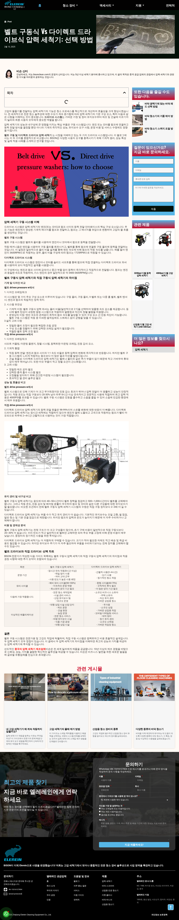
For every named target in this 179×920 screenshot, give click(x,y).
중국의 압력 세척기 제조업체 (30, 648)
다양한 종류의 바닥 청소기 (150, 729)
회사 (137, 786)
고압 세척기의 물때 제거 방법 (64, 729)
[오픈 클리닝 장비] (77, 5)
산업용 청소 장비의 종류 (105, 729)
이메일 (138, 776)
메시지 (102, 819)
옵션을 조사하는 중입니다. (112, 815)
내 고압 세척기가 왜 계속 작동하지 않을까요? (24, 730)
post (10, 21)
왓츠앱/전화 (104, 786)
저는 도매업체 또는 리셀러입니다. (115, 808)
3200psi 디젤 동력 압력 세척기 (142, 274)
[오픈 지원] (143, 5)
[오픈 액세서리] (113, 5)
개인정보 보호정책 (159, 915)
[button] (124, 92)
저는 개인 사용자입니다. (111, 812)
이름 (101, 776)
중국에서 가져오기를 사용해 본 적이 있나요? (118, 795)
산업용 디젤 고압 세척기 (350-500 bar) (142, 325)
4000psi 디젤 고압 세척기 (164, 274)
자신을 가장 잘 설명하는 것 (111, 805)
